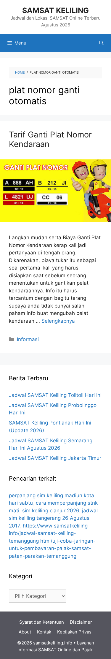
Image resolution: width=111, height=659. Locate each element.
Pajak (87, 649)
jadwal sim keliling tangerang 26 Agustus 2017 (53, 518)
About (25, 632)
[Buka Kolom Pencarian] (101, 43)
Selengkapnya (58, 321)
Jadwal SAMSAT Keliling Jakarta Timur (55, 458)
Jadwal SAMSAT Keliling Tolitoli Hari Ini (55, 395)
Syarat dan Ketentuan (41, 622)
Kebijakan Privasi (75, 632)
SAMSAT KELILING (55, 10)
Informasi (28, 339)
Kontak (44, 632)
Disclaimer (81, 622)
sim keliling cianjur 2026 (50, 511)
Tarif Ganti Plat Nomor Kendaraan (50, 139)
